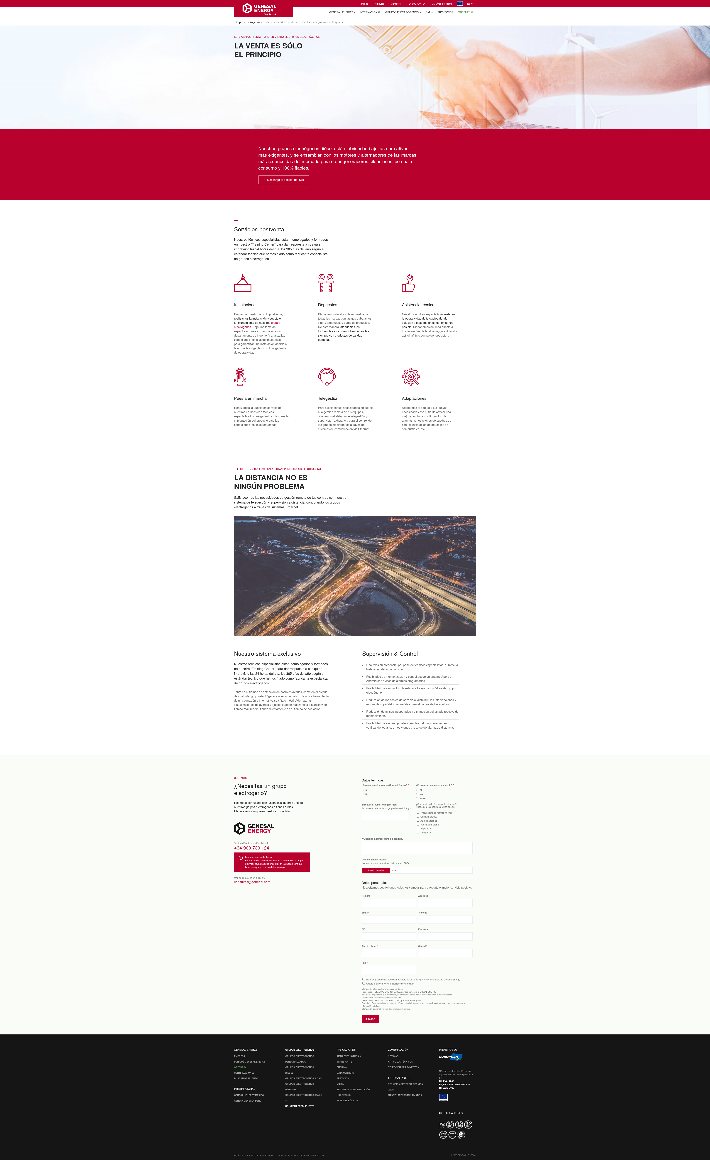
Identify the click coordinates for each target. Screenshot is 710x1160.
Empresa (423, 929)
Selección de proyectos (403, 1067)
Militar (341, 1083)
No (366, 794)
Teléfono (422, 912)
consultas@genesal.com (252, 881)
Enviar (370, 1019)
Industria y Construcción (353, 1089)
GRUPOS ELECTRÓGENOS (299, 1049)
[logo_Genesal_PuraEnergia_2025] (263, 8)
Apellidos (423, 895)
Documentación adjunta (374, 859)
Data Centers (345, 1072)
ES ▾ (470, 3)
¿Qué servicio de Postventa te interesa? (436, 804)
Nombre (366, 895)
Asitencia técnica (428, 820)
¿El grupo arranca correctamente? (434, 785)
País (364, 962)
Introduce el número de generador (379, 804)
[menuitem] (363, 3)
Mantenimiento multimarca (405, 1095)
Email (365, 912)
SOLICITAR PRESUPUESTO (299, 1106)
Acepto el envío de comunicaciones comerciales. (390, 983)
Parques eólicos (347, 1100)
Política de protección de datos (395, 1008)
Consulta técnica (428, 816)
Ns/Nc (423, 798)
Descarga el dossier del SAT (286, 180)
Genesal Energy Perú (247, 1100)
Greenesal (241, 1067)
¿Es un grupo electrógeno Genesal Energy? (384, 785)
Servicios (343, 1078)
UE (460, 3)
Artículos (379, 3)
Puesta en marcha (429, 824)
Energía (342, 1067)
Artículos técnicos (400, 1061)
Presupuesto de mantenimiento (436, 812)
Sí (366, 790)
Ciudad (422, 946)
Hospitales (344, 1095)
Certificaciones (244, 1072)
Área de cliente (444, 3)
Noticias (363, 3)
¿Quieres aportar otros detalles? (382, 839)
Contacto (396, 3)
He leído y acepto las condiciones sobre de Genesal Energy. (413, 979)
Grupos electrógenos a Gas (303, 1078)
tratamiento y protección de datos (423, 979)
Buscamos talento (246, 1078)
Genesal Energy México (249, 1095)
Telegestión (426, 832)
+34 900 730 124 (416, 3)
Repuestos (425, 828)
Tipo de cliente (369, 946)
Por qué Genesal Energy (249, 1061)
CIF (363, 929)
